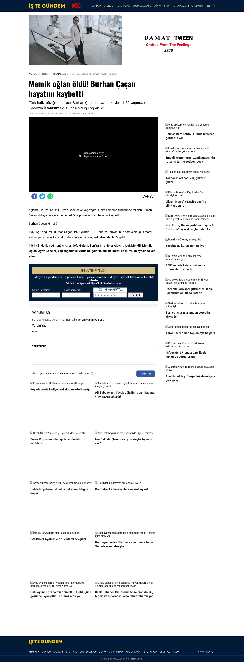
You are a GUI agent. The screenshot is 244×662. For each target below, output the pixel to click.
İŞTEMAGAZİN (181, 5)
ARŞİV (201, 652)
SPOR (167, 5)
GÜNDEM (96, 5)
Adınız (36, 331)
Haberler (45, 74)
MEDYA (119, 652)
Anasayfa (33, 74)
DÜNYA (158, 5)
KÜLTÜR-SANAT (133, 652)
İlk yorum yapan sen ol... (89, 319)
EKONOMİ (109, 5)
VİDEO (176, 652)
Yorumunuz (39, 346)
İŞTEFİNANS (123, 5)
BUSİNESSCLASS (142, 5)
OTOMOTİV (197, 5)
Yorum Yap (145, 373)
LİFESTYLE (165, 652)
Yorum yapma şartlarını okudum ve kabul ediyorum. (61, 373)
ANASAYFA (34, 652)
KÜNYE (209, 652)
